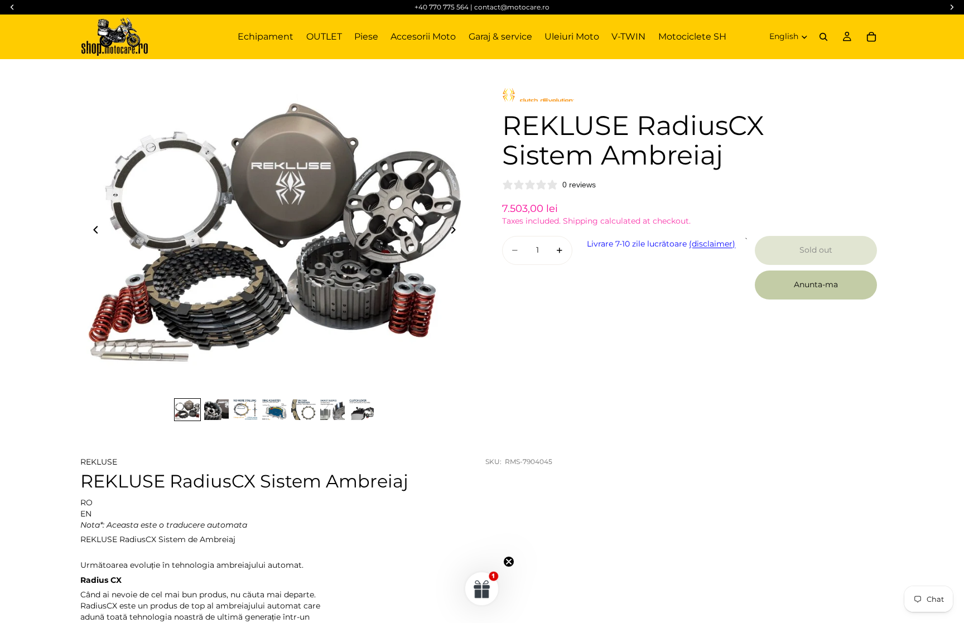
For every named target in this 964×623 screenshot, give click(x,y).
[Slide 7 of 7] (361, 409)
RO (86, 503)
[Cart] (871, 37)
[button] (482, 588)
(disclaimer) (712, 244)
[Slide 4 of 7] (274, 409)
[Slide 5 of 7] (303, 409)
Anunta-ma (816, 284)
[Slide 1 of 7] (187, 409)
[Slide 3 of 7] (245, 409)
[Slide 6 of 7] (332, 409)
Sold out (815, 250)
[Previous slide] (92, 231)
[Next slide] (456, 231)
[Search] (823, 37)
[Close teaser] (508, 561)
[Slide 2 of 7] (216, 409)
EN (85, 514)
